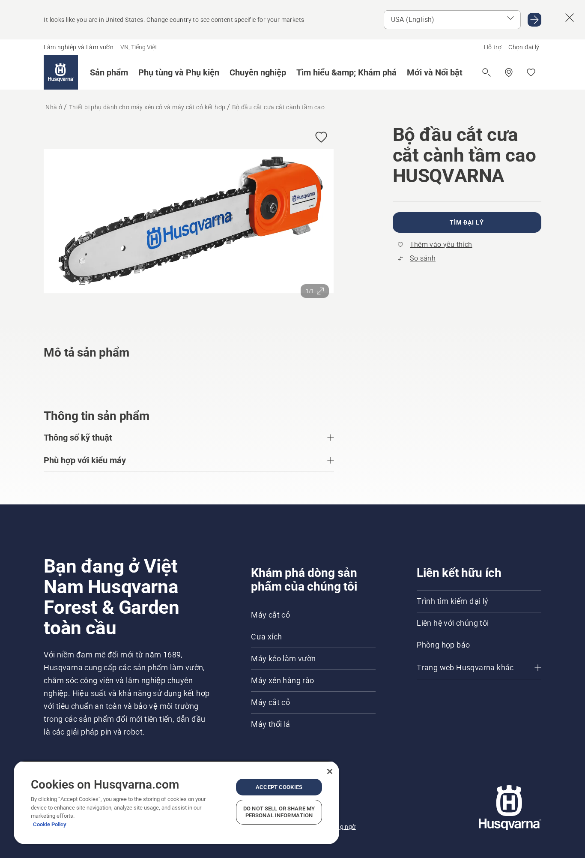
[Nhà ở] (61, 72)
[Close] (329, 771)
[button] (109, 72)
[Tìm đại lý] (508, 72)
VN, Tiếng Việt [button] (138, 47)
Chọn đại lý (523, 47)
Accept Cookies (279, 787)
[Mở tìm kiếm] (486, 72)
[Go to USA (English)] (534, 20)
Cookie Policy (49, 824)
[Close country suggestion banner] (569, 17)
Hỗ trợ (492, 47)
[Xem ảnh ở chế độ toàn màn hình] (189, 223)
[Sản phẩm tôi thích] (531, 72)
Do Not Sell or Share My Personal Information (279, 812)
